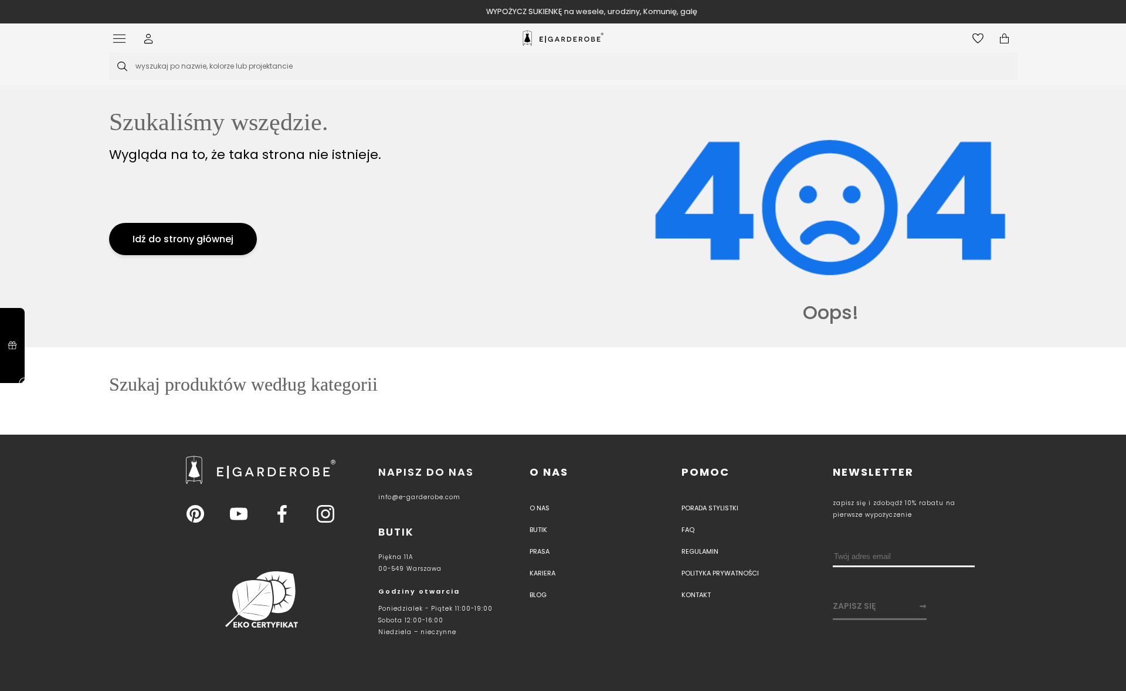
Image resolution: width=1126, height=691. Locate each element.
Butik (538, 529)
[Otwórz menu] (122, 38)
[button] (148, 38)
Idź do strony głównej (183, 239)
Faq (687, 529)
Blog (538, 594)
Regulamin (699, 551)
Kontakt (696, 594)
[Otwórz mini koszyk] (1004, 38)
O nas (549, 472)
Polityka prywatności (720, 573)
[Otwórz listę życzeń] (978, 38)
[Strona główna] (563, 38)
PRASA (540, 551)
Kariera (542, 573)
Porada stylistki (709, 508)
